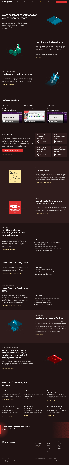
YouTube (60, 446)
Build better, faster (8, 249)
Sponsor (48, 450)
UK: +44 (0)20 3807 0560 (51, 458)
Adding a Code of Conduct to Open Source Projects (48, 248)
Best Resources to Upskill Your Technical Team (47, 298)
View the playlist (7, 154)
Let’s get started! (61, 1)
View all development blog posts (43, 304)
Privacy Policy (57, 460)
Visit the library (7, 84)
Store (48, 451)
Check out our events (8, 368)
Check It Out (50, 415)
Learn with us (39, 57)
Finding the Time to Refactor (42, 300)
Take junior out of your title (10, 305)
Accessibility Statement (48, 460)
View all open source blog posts (43, 250)
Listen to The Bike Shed (42, 182)
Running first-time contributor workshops (46, 246)
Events (48, 448)
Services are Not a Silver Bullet (43, 302)
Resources (42, 1)
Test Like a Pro (28, 401)
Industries (27, 1)
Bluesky (59, 443)
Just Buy (26, 415)
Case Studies (35, 1)
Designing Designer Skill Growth (43, 269)
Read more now (39, 334)
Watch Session (9, 121)
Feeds (59, 450)
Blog (49, 1)
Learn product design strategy (10, 273)
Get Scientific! (6, 399)
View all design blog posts (42, 276)
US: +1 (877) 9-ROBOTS (40, 458)
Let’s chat (5, 433)
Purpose (48, 445)
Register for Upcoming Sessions (12, 150)
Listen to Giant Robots (41, 213)
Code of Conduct (38, 460)
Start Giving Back (52, 400)
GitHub (59, 445)
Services (19, 1)
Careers (48, 443)
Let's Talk (37, 446)
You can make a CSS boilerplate (43, 273)
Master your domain (7, 416)
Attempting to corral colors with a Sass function (47, 271)
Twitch (59, 448)
